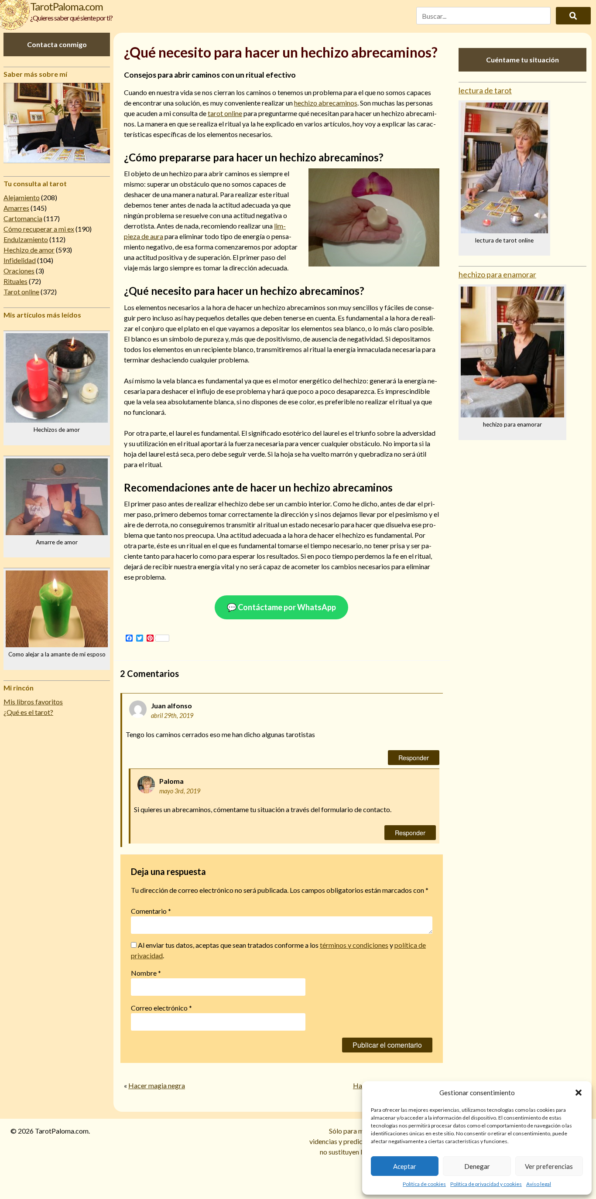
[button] (578, 1092)
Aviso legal (538, 1184)
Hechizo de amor (29, 250)
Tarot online (21, 291)
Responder (413, 757)
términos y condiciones (354, 945)
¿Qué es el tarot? (28, 712)
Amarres (16, 208)
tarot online (225, 113)
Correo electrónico (161, 1008)
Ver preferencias (549, 1166)
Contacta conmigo (57, 44)
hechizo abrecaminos (325, 103)
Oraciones (18, 270)
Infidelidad (19, 260)
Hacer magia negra (156, 1085)
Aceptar (404, 1166)
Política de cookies (424, 1184)
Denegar (477, 1166)
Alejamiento (21, 197)
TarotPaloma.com (66, 6)
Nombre (146, 973)
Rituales (15, 281)
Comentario (151, 911)
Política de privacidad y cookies (486, 1184)
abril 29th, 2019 (172, 715)
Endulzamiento (25, 239)
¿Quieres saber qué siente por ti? (71, 18)
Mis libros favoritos (33, 701)
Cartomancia (22, 218)
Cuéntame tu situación (522, 59)
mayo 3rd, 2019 (179, 791)
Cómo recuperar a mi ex (38, 229)
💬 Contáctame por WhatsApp (281, 607)
